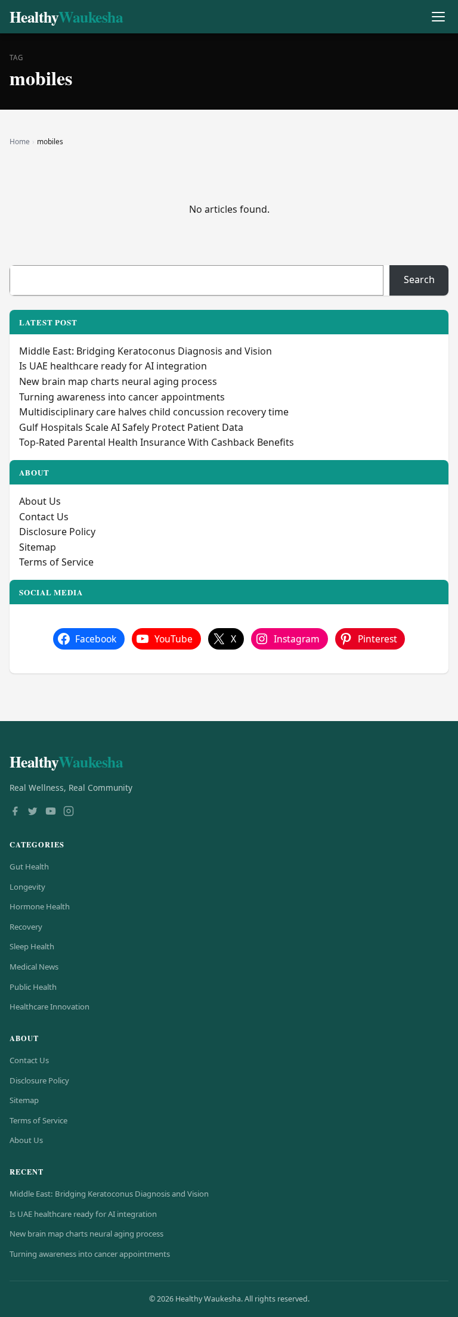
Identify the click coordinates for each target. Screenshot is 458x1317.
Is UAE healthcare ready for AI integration (113, 365)
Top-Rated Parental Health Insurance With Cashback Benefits (157, 442)
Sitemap (37, 547)
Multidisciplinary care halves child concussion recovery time (154, 411)
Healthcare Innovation (49, 1006)
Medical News (34, 966)
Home (20, 141)
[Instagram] (68, 812)
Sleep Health (32, 946)
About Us (40, 501)
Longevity (27, 886)
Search (419, 279)
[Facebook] (15, 812)
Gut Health (29, 866)
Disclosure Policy (57, 531)
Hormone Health (40, 906)
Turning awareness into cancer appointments (122, 396)
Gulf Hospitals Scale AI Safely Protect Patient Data (131, 427)
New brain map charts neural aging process (118, 381)
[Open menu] (438, 17)
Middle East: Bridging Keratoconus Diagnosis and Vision (145, 351)
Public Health (33, 986)
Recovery (26, 926)
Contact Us (44, 516)
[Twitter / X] (32, 812)
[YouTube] (50, 812)
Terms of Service (56, 562)
